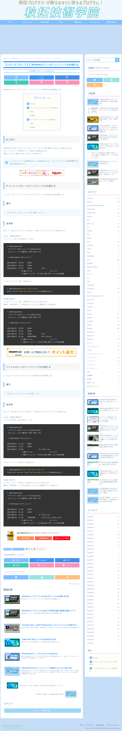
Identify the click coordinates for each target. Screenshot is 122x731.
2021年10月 (103, 636)
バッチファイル (103, 357)
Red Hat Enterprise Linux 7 (103, 296)
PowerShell (103, 288)
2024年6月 (103, 534)
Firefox (103, 249)
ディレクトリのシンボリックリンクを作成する (44, 108)
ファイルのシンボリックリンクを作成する (42, 119)
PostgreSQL (103, 285)
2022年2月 (103, 621)
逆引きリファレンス (103, 386)
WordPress (103, 339)
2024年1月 (103, 542)
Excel (103, 241)
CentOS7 (103, 231)
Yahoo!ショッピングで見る (62, 538)
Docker (103, 238)
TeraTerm (103, 307)
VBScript (103, 317)
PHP (103, 281)
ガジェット (103, 343)
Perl (103, 278)
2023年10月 (103, 549)
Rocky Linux (103, 299)
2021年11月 (103, 632)
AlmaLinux (103, 198)
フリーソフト (103, 361)
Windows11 (103, 335)
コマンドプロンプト (19, 549)
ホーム (82, 725)
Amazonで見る (25, 538)
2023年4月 (103, 571)
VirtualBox (103, 321)
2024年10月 (103, 527)
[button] (117, 60)
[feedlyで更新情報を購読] (41, 577)
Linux (103, 260)
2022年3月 (103, 618)
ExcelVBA (103, 245)
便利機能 (103, 375)
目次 (39, 97)
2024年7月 (103, 531)
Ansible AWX (103, 209)
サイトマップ (90, 725)
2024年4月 (103, 538)
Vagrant (103, 314)
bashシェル (103, 223)
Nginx (103, 270)
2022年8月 (103, 600)
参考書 (103, 379)
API (103, 220)
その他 (103, 350)
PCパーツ (103, 274)
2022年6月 (103, 607)
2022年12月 (103, 585)
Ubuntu (103, 310)
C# (103, 227)
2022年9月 (103, 596)
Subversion (103, 303)
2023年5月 (103, 567)
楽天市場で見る (44, 538)
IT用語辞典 (103, 256)
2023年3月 (103, 574)
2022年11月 (103, 589)
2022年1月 (103, 625)
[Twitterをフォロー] (15, 577)
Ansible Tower (103, 213)
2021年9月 (103, 639)
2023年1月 (103, 581)
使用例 (33, 115)
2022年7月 (103, 603)
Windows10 (103, 332)
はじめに (32, 103)
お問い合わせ (100, 725)
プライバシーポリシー (112, 725)
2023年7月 (103, 560)
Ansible (103, 202)
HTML (103, 252)
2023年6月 (103, 563)
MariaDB (103, 263)
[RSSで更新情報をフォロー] (67, 577)
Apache (103, 216)
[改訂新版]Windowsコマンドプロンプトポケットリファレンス (38, 533)
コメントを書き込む (43, 710)
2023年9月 (103, 553)
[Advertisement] (61, 40)
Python (103, 292)
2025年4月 (103, 520)
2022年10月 (103, 592)
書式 (32, 111)
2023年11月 (103, 545)
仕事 (103, 372)
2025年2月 (103, 524)
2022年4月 (103, 614)
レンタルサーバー (103, 368)
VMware (103, 325)
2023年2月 (103, 578)
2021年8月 (103, 643)
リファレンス (103, 364)
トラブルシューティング (103, 354)
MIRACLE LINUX (103, 267)
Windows (8, 549)
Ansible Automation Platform (103, 205)
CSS (103, 234)
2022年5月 (103, 610)
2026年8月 (103, 516)
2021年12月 (103, 628)
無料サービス (103, 382)
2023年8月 (103, 556)
